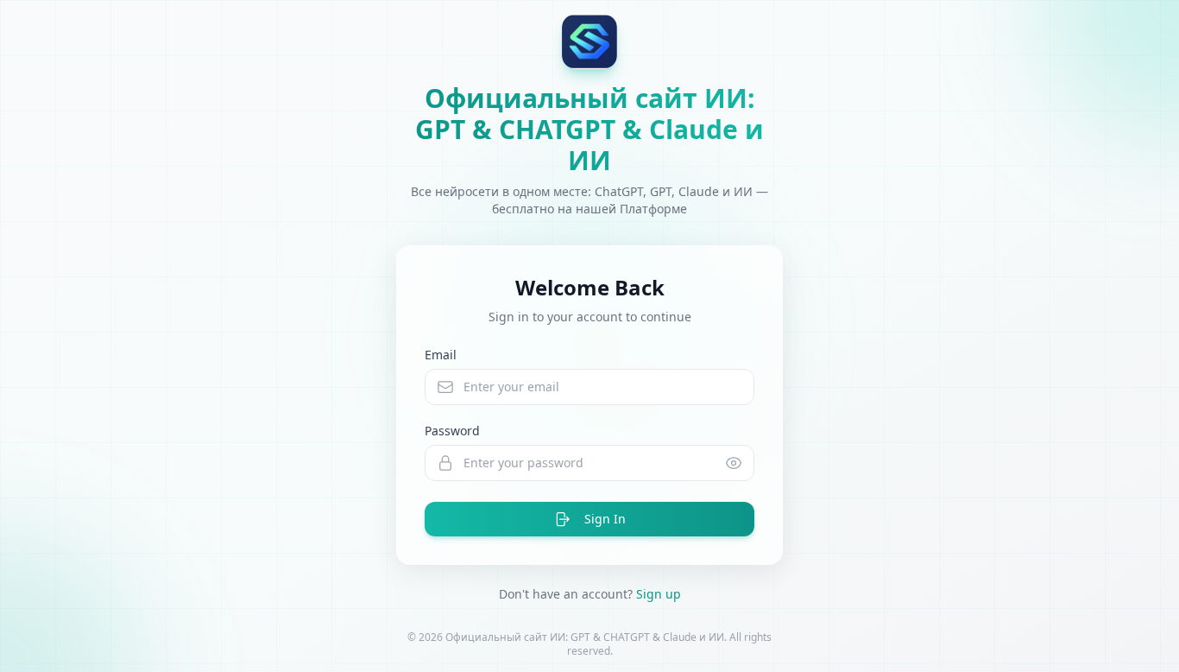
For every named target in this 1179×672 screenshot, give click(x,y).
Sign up (658, 594)
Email (441, 354)
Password (452, 430)
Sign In (605, 518)
